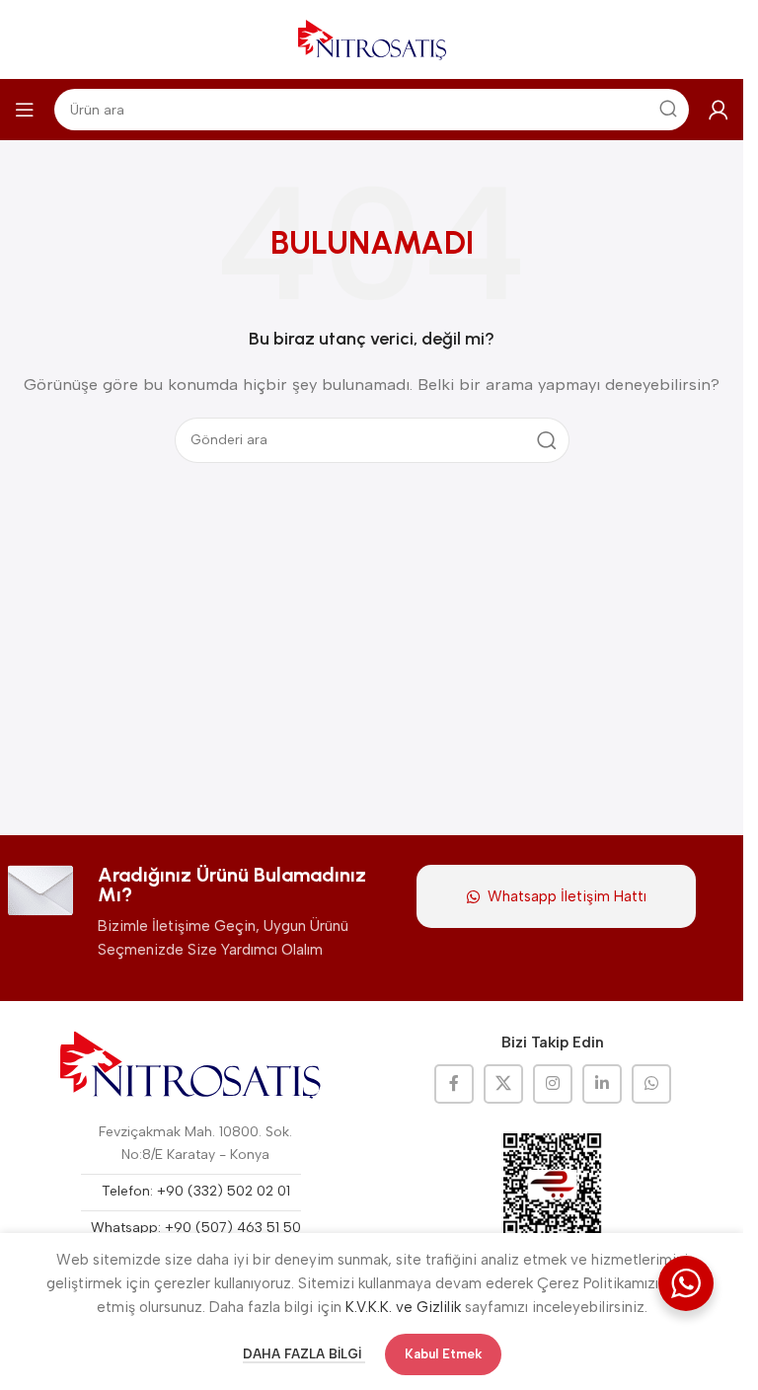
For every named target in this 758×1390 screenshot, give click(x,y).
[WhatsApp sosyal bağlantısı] (651, 1084)
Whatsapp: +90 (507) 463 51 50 (196, 1227)
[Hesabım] (718, 109)
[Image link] (190, 1065)
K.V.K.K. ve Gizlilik (403, 1307)
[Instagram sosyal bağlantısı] (552, 1084)
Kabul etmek (443, 1354)
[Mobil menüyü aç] (24, 109)
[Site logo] (372, 38)
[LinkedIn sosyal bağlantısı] (602, 1084)
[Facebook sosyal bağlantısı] (454, 1084)
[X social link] (503, 1084)
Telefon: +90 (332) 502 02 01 (196, 1191)
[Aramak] (546, 440)
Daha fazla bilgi (304, 1354)
